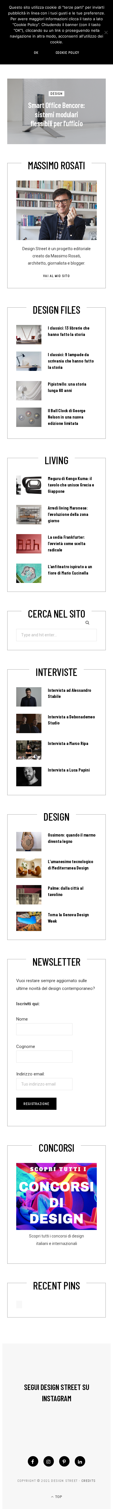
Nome (22, 1019)
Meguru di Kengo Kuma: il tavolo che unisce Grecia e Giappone (71, 485)
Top (58, 1497)
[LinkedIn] (80, 1461)
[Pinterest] (64, 1461)
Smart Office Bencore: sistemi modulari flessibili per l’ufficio (56, 114)
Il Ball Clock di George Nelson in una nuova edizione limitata (66, 417)
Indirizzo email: (30, 1074)
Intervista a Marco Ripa (68, 743)
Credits (88, 1480)
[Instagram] (48, 1461)
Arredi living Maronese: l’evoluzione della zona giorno (68, 514)
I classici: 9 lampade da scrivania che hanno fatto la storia (71, 361)
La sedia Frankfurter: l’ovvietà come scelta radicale (66, 543)
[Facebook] (33, 1461)
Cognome (25, 1046)
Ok (36, 52)
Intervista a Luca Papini (69, 769)
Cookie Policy (67, 52)
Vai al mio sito (56, 276)
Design (56, 94)
